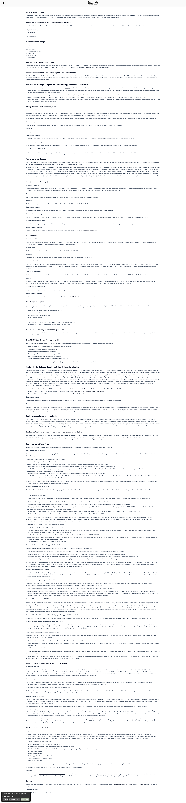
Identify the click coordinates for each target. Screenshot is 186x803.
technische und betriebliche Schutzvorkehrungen (52, 774)
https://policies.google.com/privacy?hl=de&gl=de (85, 296)
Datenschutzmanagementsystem (123, 784)
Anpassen (5, 799)
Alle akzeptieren (25, 799)
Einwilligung (68, 88)
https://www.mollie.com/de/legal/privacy (75, 393)
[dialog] (16, 797)
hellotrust (142, 784)
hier (87, 67)
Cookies (50, 162)
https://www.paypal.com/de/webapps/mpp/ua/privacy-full (89, 391)
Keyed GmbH (29, 786)
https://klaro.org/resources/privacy (87, 230)
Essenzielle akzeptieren (14, 799)
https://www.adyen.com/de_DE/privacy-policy (81, 388)
